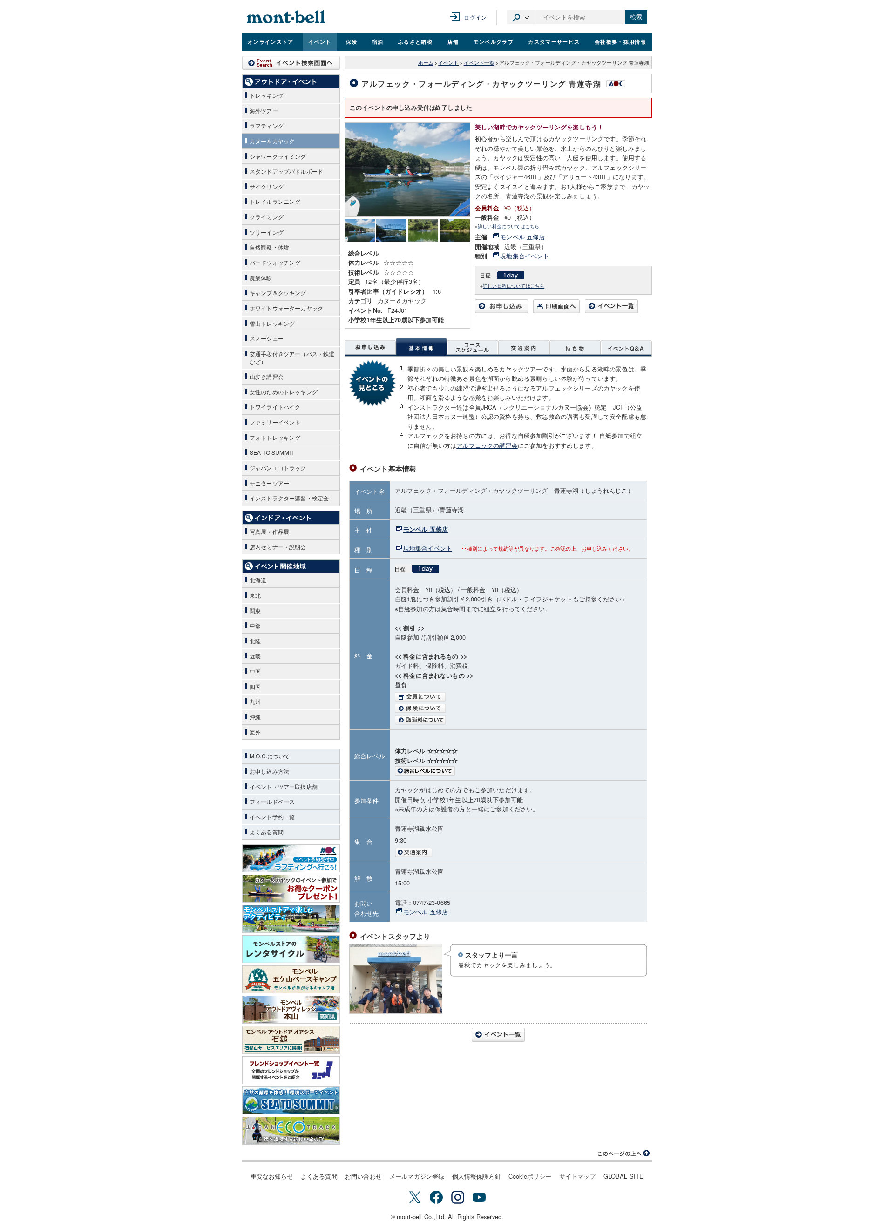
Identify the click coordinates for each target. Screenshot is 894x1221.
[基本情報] (421, 347)
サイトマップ (577, 1176)
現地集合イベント (524, 255)
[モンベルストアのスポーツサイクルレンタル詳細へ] (291, 949)
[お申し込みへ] (501, 310)
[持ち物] (575, 347)
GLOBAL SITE (623, 1176)
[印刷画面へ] (556, 310)
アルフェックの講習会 (487, 445)
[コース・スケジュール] (472, 347)
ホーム (425, 62)
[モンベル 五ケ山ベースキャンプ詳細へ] (291, 979)
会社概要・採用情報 (620, 41)
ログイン (475, 17)
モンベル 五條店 (522, 236)
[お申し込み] (370, 347)
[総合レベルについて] (518, 771)
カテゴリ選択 (521, 17)
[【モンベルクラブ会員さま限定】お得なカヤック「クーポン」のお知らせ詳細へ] (291, 889)
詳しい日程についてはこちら (513, 285)
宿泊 (378, 41)
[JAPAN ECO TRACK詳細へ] (291, 1131)
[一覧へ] (611, 310)
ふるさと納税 (415, 41)
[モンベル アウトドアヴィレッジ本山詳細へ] (291, 1010)
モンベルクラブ (494, 41)
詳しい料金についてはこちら (508, 226)
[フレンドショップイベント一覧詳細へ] (291, 1070)
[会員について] (518, 697)
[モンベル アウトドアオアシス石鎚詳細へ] (291, 1040)
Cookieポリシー (530, 1176)
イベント (319, 41)
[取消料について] (518, 720)
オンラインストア (271, 41)
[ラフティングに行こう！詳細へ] (291, 858)
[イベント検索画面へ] (291, 63)
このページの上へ (624, 1153)
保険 (352, 41)
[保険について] (518, 708)
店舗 (453, 41)
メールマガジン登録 (416, 1176)
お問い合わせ (363, 1176)
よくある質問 (319, 1176)
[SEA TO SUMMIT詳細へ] (291, 1100)
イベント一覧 (479, 62)
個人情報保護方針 (476, 1176)
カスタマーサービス (554, 41)
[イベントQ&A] (626, 347)
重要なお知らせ (272, 1176)
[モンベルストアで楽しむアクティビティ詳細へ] (291, 919)
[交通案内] (523, 347)
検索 (636, 16)
